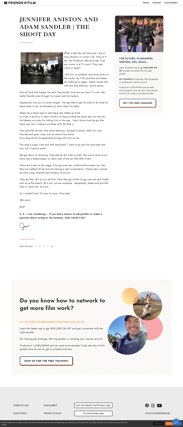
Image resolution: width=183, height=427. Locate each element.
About (146, 2)
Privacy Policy (53, 413)
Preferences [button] (158, 424)
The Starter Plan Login (93, 413)
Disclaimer (50, 405)
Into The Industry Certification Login (93, 405)
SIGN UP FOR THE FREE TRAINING (46, 361)
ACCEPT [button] (169, 424)
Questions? (20, 413)
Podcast (156, 2)
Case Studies (171, 2)
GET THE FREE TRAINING (137, 103)
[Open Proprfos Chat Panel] (176, 422)
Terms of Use (21, 405)
